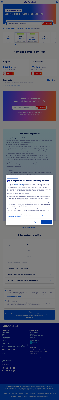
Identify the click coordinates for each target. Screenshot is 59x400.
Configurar (35, 222)
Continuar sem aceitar (12, 178)
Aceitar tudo (46, 222)
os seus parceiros (19, 184)
